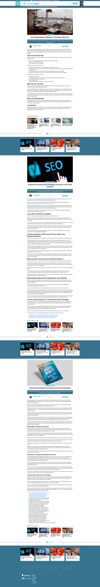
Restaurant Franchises (50, 182)
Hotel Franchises (34, 577)
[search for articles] (71, 3)
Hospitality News (34, 578)
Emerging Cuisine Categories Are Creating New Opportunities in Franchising (39, 6)
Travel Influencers (34, 582)
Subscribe (75, 3)
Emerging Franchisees (33, 580)
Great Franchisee (50, 34)
